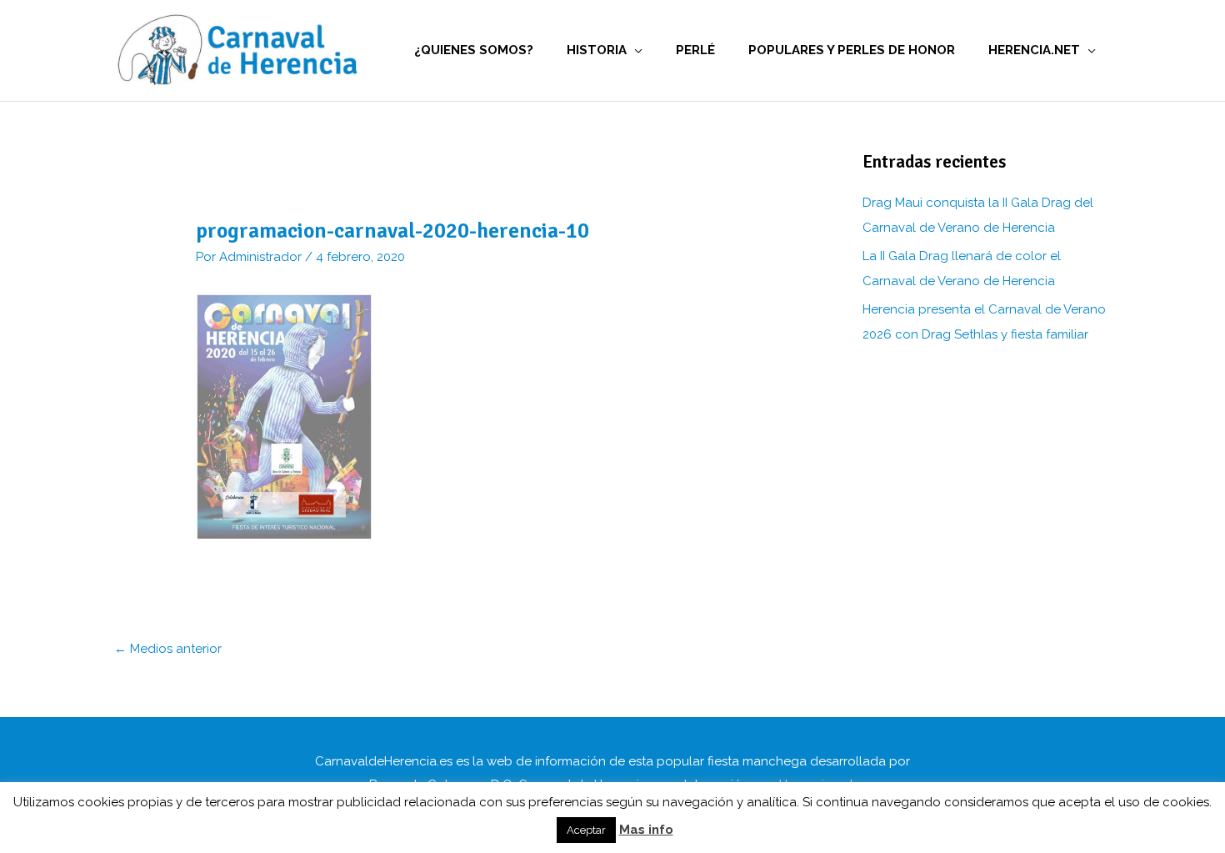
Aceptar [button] (586, 830)
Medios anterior (168, 648)
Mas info (646, 829)
